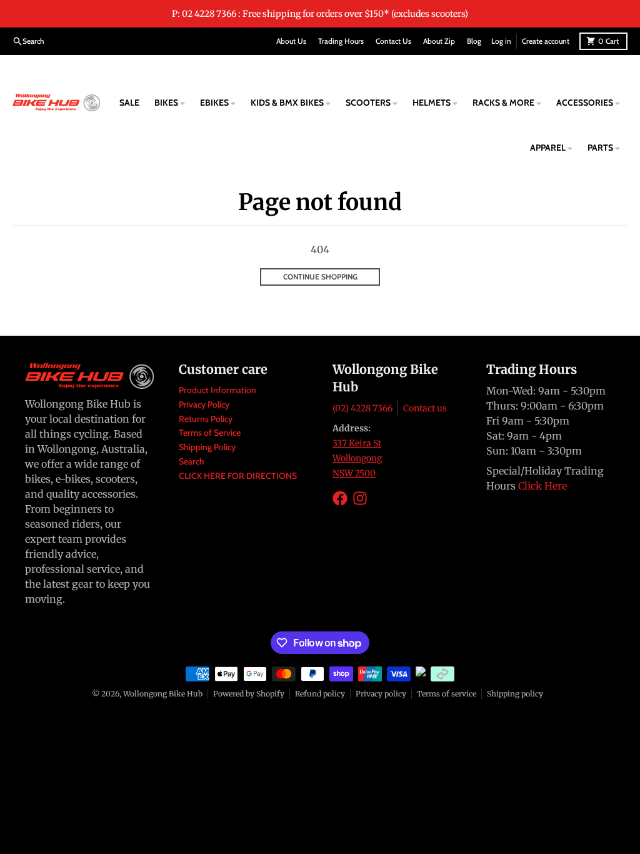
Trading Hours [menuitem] (341, 41)
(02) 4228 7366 (362, 408)
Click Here (542, 486)
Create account (545, 41)
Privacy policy (381, 693)
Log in (501, 41)
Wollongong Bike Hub (162, 693)
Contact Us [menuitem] (393, 41)
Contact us (425, 408)
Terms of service (446, 693)
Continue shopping (320, 276)
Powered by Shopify (248, 693)
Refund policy (320, 693)
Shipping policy (515, 693)
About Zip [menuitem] (439, 41)
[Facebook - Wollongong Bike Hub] (340, 498)
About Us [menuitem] (291, 41)
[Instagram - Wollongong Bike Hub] (360, 498)
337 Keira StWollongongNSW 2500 (357, 458)
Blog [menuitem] (474, 41)
